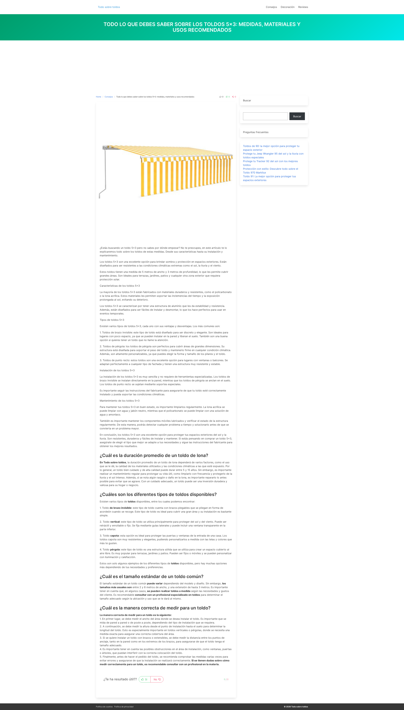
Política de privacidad (123, 706)
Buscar (297, 116)
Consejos (109, 96)
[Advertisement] (202, 64)
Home (98, 96)
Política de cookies (104, 706)
